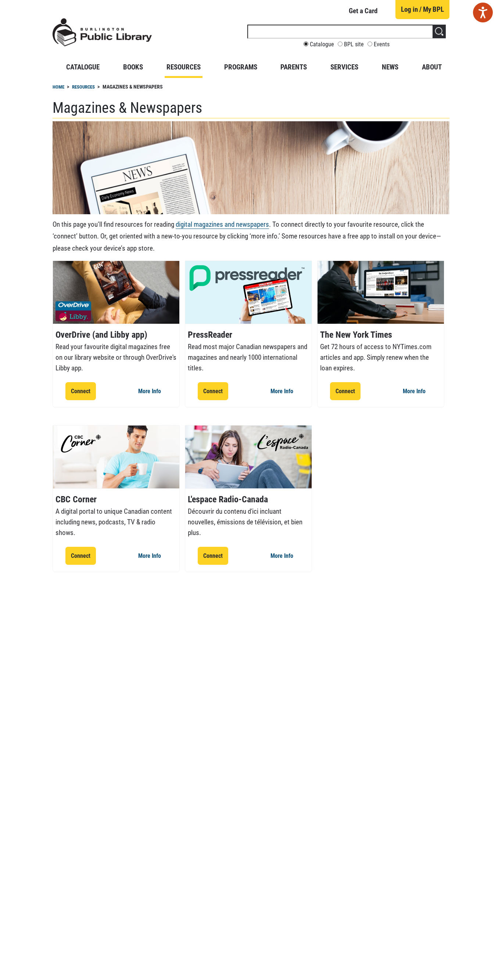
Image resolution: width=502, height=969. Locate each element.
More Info (152, 391)
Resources (183, 67)
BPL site (354, 44)
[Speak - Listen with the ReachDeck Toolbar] (483, 12)
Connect (83, 391)
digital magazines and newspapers (222, 224)
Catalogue (322, 44)
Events (382, 44)
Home (58, 87)
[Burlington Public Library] (102, 35)
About (432, 67)
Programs (240, 67)
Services (344, 67)
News (390, 67)
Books (133, 67)
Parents (293, 67)
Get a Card (363, 11)
